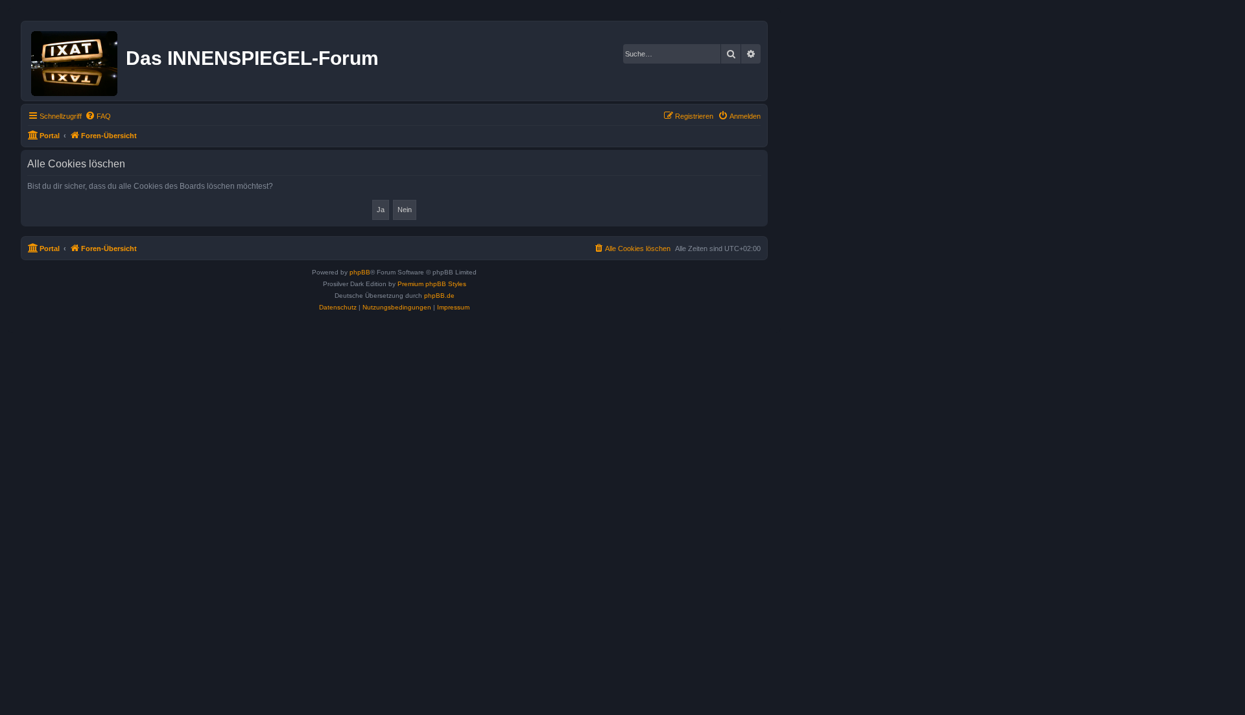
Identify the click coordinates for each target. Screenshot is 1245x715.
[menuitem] (98, 116)
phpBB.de (439, 295)
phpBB (360, 272)
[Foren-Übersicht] (75, 61)
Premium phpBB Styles (431, 283)
